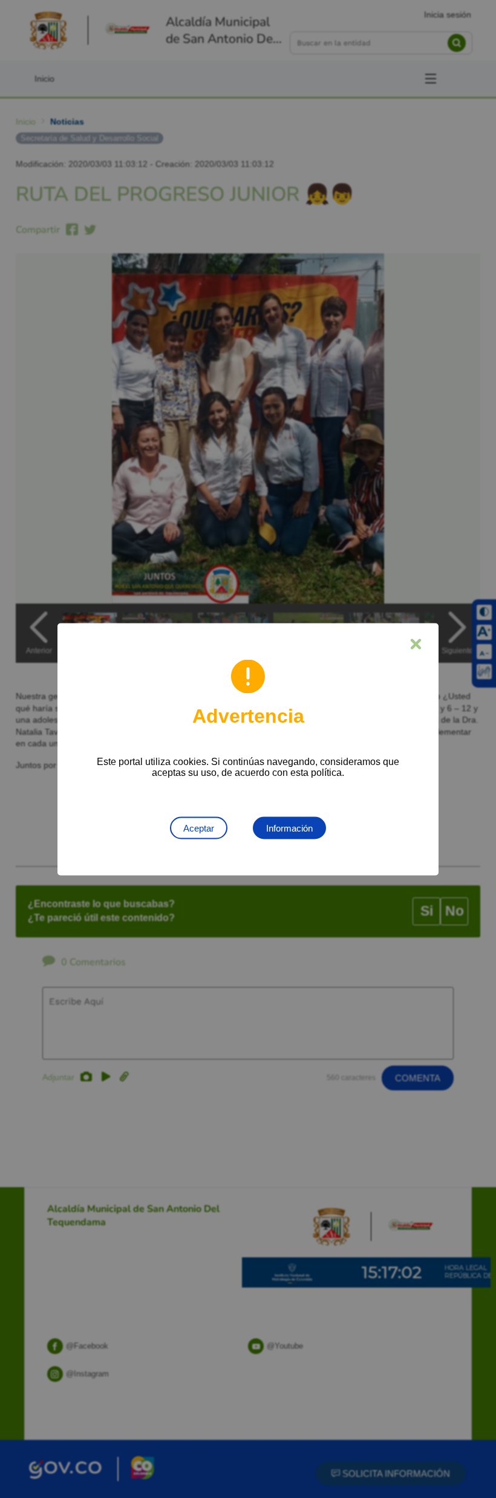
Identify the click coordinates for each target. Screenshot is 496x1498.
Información (289, 827)
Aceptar (198, 827)
